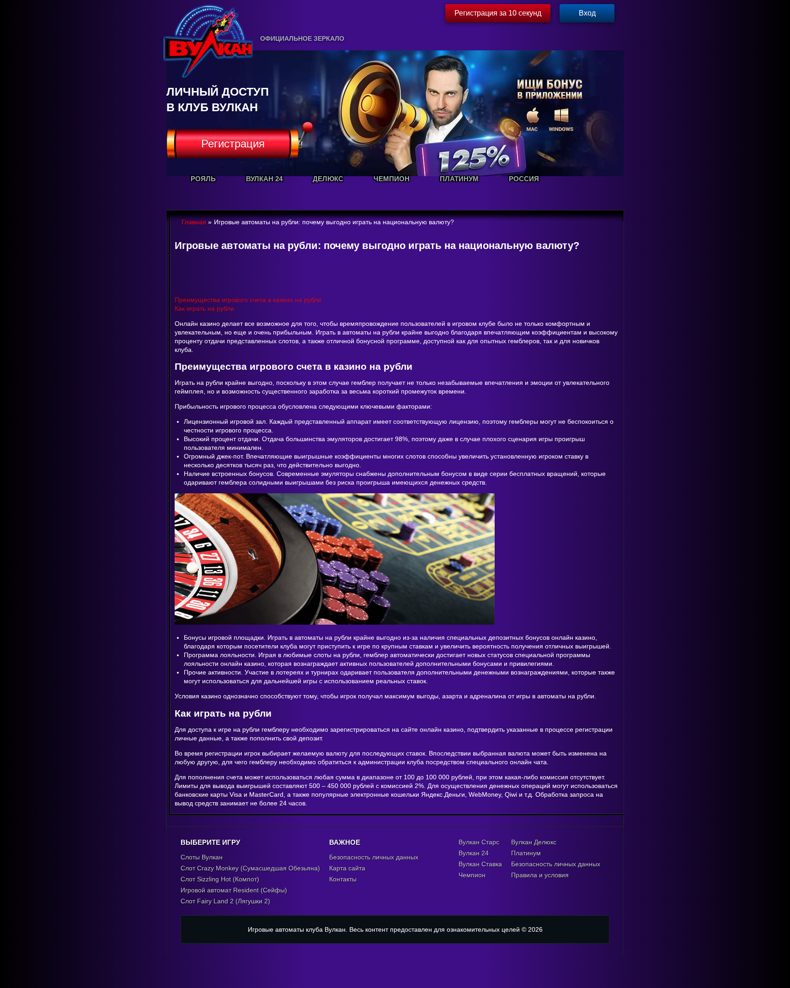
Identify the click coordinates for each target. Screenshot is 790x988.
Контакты (343, 879)
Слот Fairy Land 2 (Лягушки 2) (225, 901)
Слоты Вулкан (202, 857)
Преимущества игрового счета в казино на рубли (248, 299)
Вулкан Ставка (480, 864)
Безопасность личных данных (373, 857)
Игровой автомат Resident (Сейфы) (234, 890)
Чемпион (472, 875)
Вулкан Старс (479, 842)
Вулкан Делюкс (533, 842)
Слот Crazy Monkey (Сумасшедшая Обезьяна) (250, 868)
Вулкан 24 (474, 853)
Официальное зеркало (302, 38)
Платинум (526, 853)
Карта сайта (347, 868)
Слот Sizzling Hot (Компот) (220, 879)
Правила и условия (540, 875)
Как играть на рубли (204, 308)
